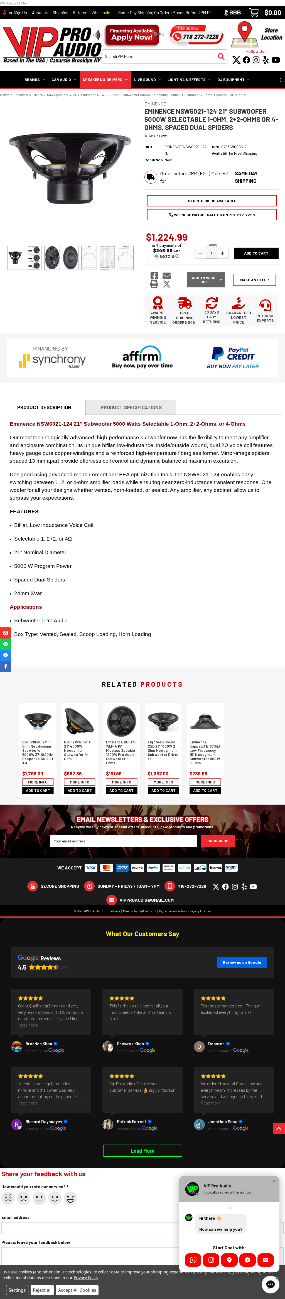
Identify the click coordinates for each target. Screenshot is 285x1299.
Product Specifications (131, 407)
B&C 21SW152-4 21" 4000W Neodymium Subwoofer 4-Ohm (77, 750)
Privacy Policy (86, 1277)
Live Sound (145, 79)
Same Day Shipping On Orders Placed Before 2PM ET (165, 12)
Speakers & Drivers (102, 79)
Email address (15, 1217)
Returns (80, 12)
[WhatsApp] (193, 1260)
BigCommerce (147, 911)
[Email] (265, 1260)
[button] (166, 251)
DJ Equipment (231, 79)
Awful (8, 1198)
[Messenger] (247, 1260)
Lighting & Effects (187, 79)
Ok (39, 1198)
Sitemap (115, 911)
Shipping (60, 12)
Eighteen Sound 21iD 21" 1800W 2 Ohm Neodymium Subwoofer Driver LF (163, 750)
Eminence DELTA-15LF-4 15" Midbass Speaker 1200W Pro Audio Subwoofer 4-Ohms (121, 752)
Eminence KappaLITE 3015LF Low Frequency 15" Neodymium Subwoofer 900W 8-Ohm (205, 752)
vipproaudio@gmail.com (147, 900)
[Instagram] (211, 1260)
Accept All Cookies (77, 1290)
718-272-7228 (192, 886)
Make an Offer (254, 279)
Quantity (211, 245)
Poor (23, 1198)
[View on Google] (16, 1046)
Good (55, 1198)
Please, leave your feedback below (35, 1242)
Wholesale (101, 12)
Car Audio (61, 79)
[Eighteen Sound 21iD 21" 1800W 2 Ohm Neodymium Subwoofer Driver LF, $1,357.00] (163, 721)
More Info (38, 781)
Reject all (42, 1290)
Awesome (70, 1198)
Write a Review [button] (156, 135)
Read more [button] (28, 1024)
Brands (32, 79)
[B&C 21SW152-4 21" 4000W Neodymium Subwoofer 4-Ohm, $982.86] (79, 721)
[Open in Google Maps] (229, 1260)
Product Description (44, 407)
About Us (40, 12)
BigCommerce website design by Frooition (185, 911)
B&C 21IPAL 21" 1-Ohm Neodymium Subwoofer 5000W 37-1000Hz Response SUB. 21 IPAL (37, 752)
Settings (17, 1290)
